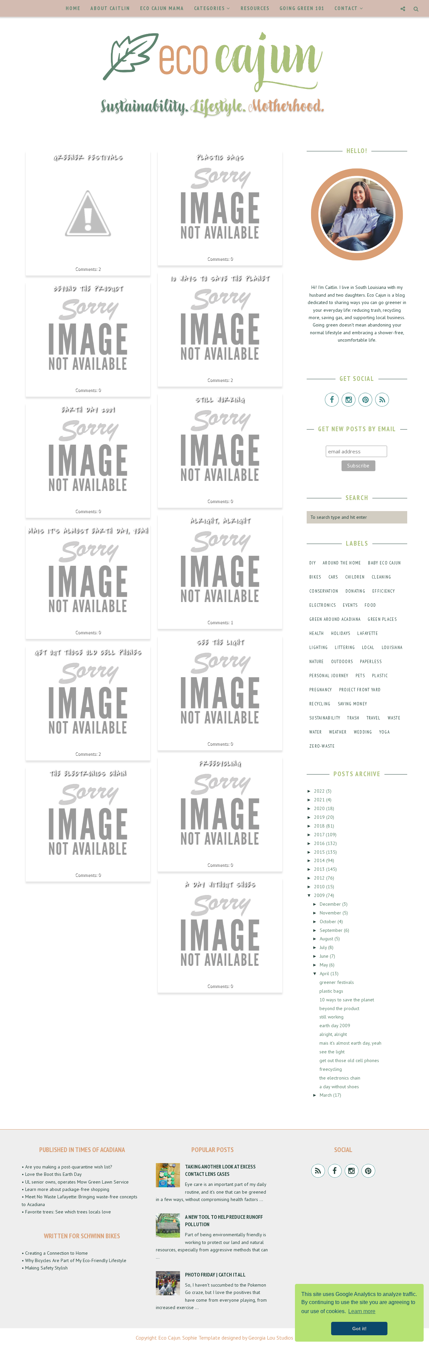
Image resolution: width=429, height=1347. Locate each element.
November (331, 913)
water (315, 732)
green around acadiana (335, 619)
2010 (320, 887)
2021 (320, 800)
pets (360, 676)
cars (333, 577)
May (324, 965)
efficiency (383, 591)
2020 (320, 808)
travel (374, 718)
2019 (320, 817)
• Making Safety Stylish (45, 1268)
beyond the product (88, 288)
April (325, 973)
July (324, 947)
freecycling (220, 763)
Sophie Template (201, 1337)
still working (220, 399)
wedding (363, 732)
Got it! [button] (359, 1328)
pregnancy (320, 690)
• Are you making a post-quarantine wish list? (67, 1167)
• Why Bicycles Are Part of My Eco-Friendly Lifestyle (74, 1260)
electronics (322, 605)
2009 (320, 895)
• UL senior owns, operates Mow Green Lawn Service (75, 1182)
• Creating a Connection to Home (55, 1253)
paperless (371, 661)
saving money (352, 704)
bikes (315, 577)
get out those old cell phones (87, 652)
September (332, 930)
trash (353, 718)
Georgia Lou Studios (270, 1337)
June (325, 956)
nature (316, 661)
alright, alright (220, 521)
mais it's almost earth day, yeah (88, 531)
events (350, 605)
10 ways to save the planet (220, 278)
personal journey (329, 676)
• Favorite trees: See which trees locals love (66, 1212)
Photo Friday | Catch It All (215, 1274)
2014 (320, 860)
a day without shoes (220, 884)
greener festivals (88, 157)
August (327, 939)
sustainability (324, 718)
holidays (340, 633)
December (331, 904)
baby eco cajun (384, 563)
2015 (320, 852)
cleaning (381, 577)
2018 (320, 826)
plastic (380, 676)
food (370, 605)
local (368, 647)
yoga (384, 732)
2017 (320, 835)
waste (394, 718)
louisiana (392, 647)
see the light (220, 642)
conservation (324, 591)
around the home (342, 563)
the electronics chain (87, 773)
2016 (320, 843)
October (329, 921)
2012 (320, 878)
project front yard (360, 690)
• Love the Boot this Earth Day (52, 1174)
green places (382, 619)
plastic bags (220, 157)
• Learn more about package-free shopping (65, 1189)
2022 (320, 791)
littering (345, 647)
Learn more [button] (361, 1311)
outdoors (342, 661)
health (316, 633)
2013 (320, 869)
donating (355, 591)
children (355, 577)
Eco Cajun (169, 1337)
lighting (318, 647)
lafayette (367, 633)
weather (338, 732)
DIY (312, 563)
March (326, 1095)
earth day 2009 (88, 409)
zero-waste (322, 746)
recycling (320, 704)
